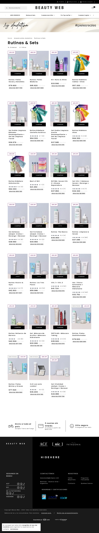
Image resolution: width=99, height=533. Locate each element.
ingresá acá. (46, 513)
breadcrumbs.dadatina (23, 38)
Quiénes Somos (87, 483)
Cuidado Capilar (83, 15)
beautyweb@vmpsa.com (49, 478)
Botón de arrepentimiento (67, 513)
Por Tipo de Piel (66, 15)
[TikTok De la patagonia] (13, 493)
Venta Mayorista (72, 479)
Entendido (14, 529)
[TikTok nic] (24, 487)
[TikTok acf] (24, 483)
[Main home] (49, 10)
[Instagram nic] (18, 487)
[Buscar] (6, 8)
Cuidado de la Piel (47, 15)
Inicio (10, 38)
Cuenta (61, 2)
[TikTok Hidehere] (24, 496)
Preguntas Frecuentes (85, 479)
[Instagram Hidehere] (18, 496)
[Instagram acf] (18, 483)
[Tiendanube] (61, 520)
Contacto (71, 483)
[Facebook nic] (21, 487)
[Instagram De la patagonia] (7, 493)
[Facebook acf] (21, 483)
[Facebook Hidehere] (21, 496)
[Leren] (41, 520)
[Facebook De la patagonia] (10, 493)
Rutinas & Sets (30, 15)
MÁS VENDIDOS (15, 15)
